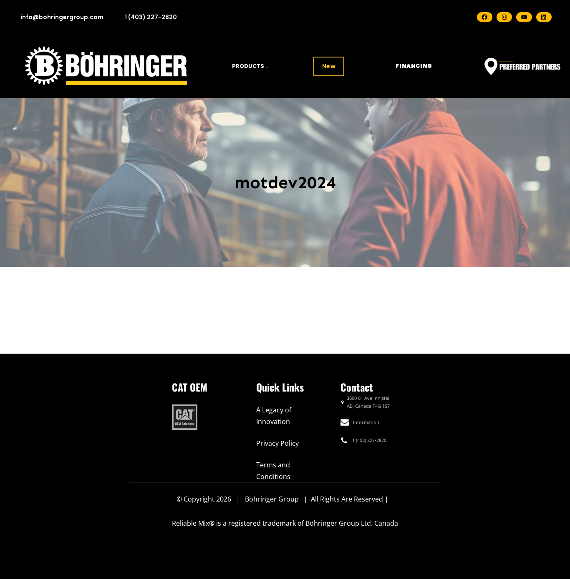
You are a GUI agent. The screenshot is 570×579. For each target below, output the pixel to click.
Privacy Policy (277, 443)
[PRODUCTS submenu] (267, 66)
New (329, 66)
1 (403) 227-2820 (151, 17)
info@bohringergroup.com (61, 17)
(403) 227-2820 (371, 440)
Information (366, 422)
